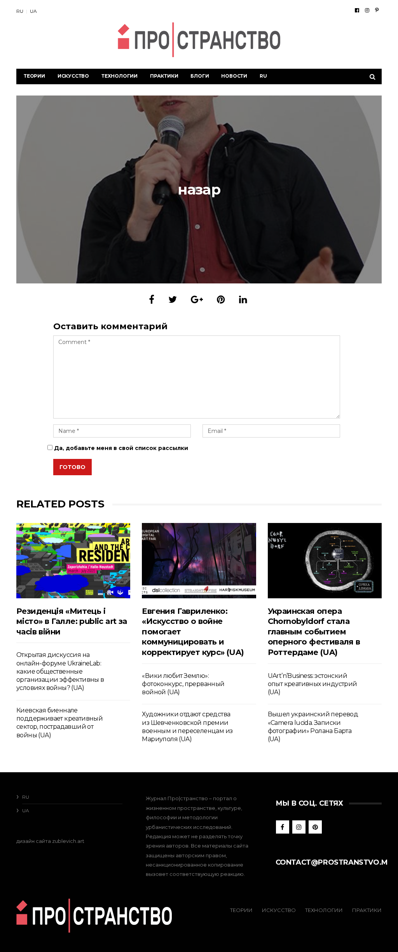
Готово (72, 467)
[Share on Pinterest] (221, 299)
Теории (34, 76)
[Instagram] (367, 10)
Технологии (119, 76)
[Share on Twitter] (172, 299)
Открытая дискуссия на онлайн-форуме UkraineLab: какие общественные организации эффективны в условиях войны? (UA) (60, 671)
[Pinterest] (377, 10)
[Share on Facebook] (151, 299)
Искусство (73, 76)
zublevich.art (68, 841)
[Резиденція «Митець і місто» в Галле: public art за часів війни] (73, 560)
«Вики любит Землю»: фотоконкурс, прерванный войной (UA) (183, 684)
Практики (164, 76)
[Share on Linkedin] (243, 299)
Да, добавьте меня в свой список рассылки (120, 448)
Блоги (199, 76)
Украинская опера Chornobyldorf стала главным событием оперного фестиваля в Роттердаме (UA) (314, 631)
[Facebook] (357, 10)
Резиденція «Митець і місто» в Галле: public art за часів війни (71, 621)
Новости (234, 76)
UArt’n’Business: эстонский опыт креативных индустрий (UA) (312, 684)
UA (33, 11)
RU (19, 11)
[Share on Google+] (197, 299)
